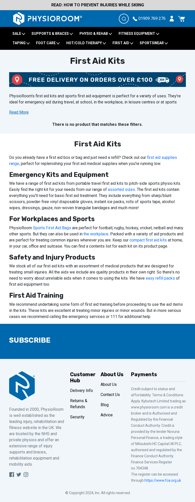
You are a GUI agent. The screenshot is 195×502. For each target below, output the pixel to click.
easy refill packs (160, 278)
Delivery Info (81, 390)
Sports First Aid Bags (52, 227)
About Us (109, 384)
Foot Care (46, 43)
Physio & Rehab (94, 34)
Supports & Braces (50, 34)
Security (77, 417)
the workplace (96, 234)
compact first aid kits (148, 240)
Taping (19, 43)
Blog (105, 404)
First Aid (121, 43)
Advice (107, 415)
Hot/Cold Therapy (84, 43)
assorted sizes (121, 189)
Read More (19, 112)
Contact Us (110, 394)
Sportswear (152, 43)
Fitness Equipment (137, 34)
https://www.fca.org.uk (162, 480)
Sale (17, 34)
